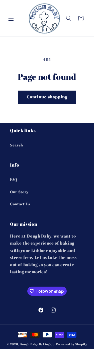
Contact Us (20, 203)
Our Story (19, 191)
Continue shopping (47, 97)
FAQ (13, 179)
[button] (11, 18)
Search (16, 144)
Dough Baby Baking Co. (37, 344)
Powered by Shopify (71, 344)
